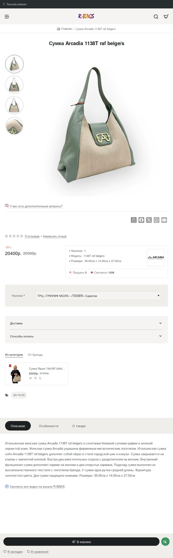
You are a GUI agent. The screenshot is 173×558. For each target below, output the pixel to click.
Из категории (14, 355)
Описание (18, 426)
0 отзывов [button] (32, 236)
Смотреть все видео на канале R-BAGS (37, 486)
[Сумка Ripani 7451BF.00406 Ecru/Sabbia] (16, 373)
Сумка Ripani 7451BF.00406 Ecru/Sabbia (47, 368)
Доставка (16, 323)
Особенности (48, 426)
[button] (14, 56)
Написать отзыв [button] (54, 236)
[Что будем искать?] (155, 16)
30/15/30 (19, 395)
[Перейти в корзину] (166, 16)
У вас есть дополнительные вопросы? (36, 206)
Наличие (17, 296)
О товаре (79, 426)
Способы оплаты (22, 336)
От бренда (35, 355)
